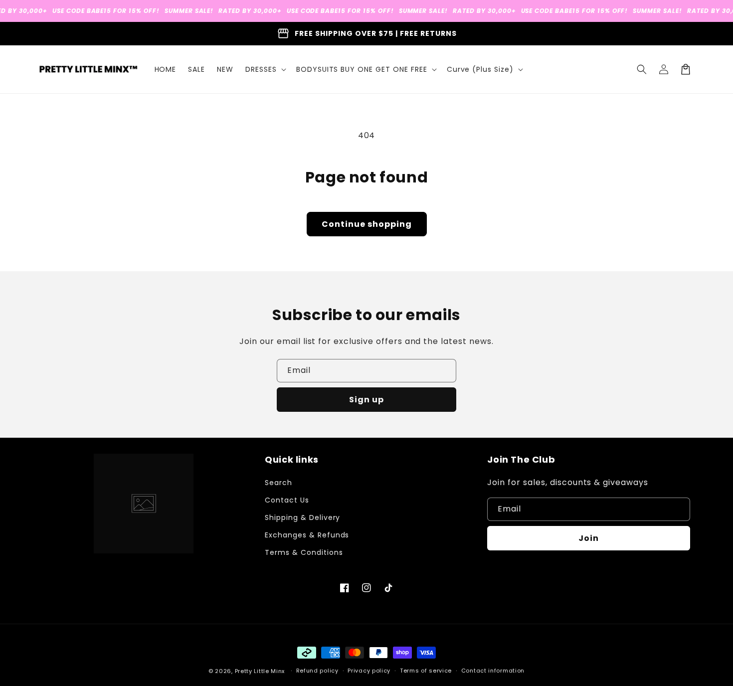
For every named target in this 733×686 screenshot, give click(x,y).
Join (588, 538)
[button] (264, 69)
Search (278, 483)
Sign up (366, 399)
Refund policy (317, 671)
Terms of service (426, 671)
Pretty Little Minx (260, 671)
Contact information (493, 671)
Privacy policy (369, 671)
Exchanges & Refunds (307, 535)
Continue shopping (367, 224)
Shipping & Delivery (302, 517)
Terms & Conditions (304, 552)
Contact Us (287, 500)
